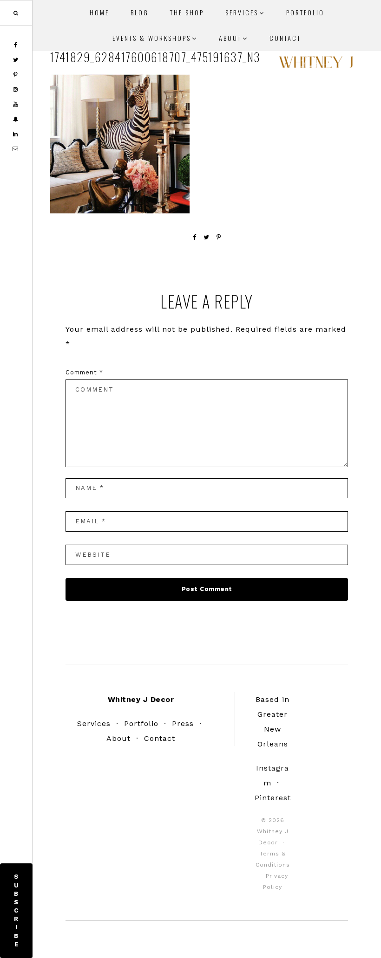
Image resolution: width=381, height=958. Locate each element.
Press (183, 723)
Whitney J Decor (316, 65)
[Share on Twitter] (207, 237)
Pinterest (273, 797)
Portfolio (141, 723)
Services (94, 723)
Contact (159, 738)
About (118, 738)
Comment (84, 372)
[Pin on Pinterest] (219, 237)
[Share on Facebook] (195, 237)
